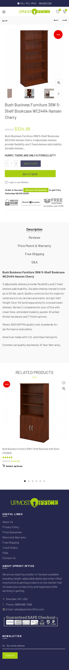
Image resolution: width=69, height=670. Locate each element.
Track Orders (10, 547)
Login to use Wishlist (18, 182)
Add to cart (30, 163)
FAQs (5, 552)
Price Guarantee (12, 532)
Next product (64, 20)
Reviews (34, 237)
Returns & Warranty (14, 537)
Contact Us (9, 557)
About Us (7, 521)
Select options (14, 466)
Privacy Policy (10, 527)
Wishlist (59, 10)
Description (34, 229)
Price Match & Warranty (34, 246)
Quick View (64, 388)
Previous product (56, 20)
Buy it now (30, 174)
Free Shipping (34, 254)
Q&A (34, 262)
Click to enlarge (59, 83)
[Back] (5, 20)
